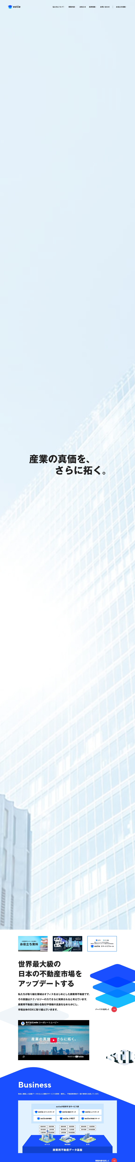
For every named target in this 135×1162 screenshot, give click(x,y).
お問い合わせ (105, 7)
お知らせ (83, 7)
